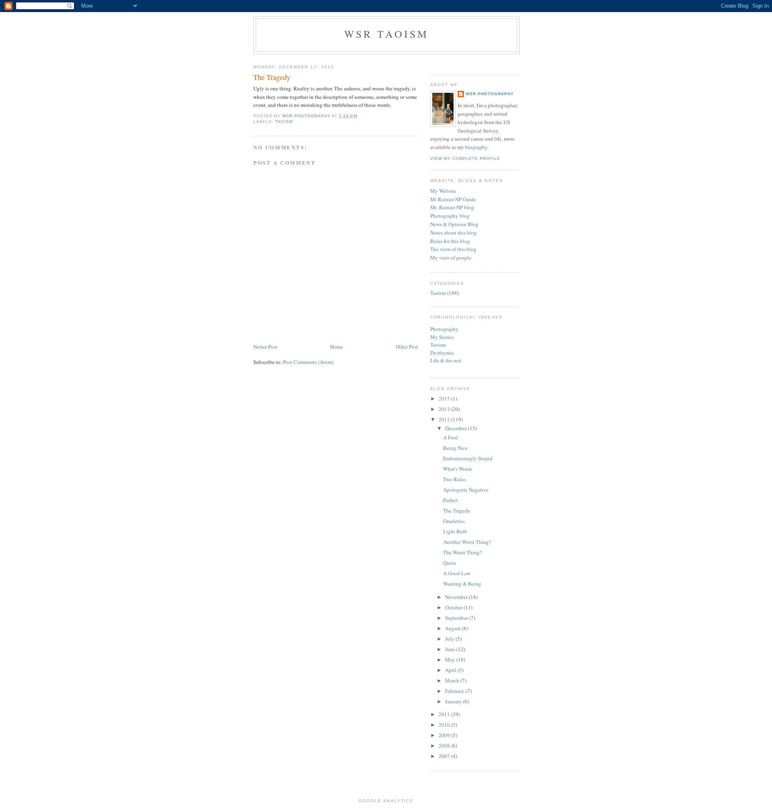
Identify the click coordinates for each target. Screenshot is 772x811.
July (450, 638)
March (452, 680)
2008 (445, 745)
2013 (445, 409)
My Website (443, 190)
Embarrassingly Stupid (468, 458)
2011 (445, 714)
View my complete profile (465, 158)
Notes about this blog (453, 232)
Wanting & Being (462, 583)
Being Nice (455, 447)
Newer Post (265, 346)
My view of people (450, 257)
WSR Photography (490, 94)
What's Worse (457, 468)
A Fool (450, 437)
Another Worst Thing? (467, 541)
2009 (445, 735)
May (450, 659)
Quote (449, 562)
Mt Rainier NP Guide (453, 199)
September (457, 617)
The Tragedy (456, 510)
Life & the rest (445, 360)
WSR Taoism (386, 34)
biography (476, 147)
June (450, 649)
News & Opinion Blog (454, 224)
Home (336, 346)
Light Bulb (455, 531)
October (454, 607)
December (456, 428)
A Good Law (456, 573)
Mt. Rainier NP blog (452, 207)
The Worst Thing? (462, 552)
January (454, 701)
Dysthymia (442, 352)
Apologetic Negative (466, 489)
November (457, 597)
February (455, 691)
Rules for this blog (450, 241)
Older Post (407, 346)
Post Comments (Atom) (308, 362)
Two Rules (454, 479)
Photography (444, 329)
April (451, 670)
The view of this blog (453, 249)
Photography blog (450, 215)
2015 (445, 398)
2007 (445, 756)
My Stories (442, 337)
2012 (445, 419)
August (453, 628)
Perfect (450, 500)
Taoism (284, 121)
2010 (445, 724)
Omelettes (454, 521)
